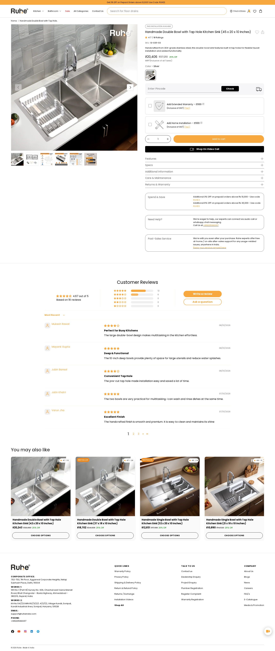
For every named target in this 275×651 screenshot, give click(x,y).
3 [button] (138, 434)
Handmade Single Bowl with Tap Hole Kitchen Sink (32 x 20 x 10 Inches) (165, 521)
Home (14, 21)
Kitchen (37, 11)
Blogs (247, 576)
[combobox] (167, 11)
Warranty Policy (122, 571)
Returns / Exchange (124, 593)
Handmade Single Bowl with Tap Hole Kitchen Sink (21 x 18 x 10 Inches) (229, 521)
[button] (261, 11)
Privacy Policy (121, 576)
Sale (67, 11)
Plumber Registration (192, 588)
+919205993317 (211, 225)
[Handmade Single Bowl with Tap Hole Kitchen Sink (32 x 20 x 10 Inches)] (170, 486)
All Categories (81, 11)
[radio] (150, 75)
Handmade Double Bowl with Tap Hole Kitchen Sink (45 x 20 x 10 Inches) (39, 21)
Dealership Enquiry (191, 576)
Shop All (119, 605)
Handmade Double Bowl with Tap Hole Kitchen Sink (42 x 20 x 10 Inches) (37, 521)
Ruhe (19, 648)
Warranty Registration (192, 599)
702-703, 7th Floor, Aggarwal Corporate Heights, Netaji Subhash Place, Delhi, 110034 (39, 581)
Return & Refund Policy (126, 588)
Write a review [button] (202, 294)
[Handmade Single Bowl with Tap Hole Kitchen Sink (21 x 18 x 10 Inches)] (234, 486)
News (247, 582)
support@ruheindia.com (23, 613)
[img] (111, 326)
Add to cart (218, 139)
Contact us (186, 571)
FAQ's (247, 593)
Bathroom (53, 11)
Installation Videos (123, 599)
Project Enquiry (189, 582)
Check (230, 88)
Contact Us (97, 11)
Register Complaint (191, 593)
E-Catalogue (250, 599)
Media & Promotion (254, 605)
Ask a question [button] (203, 302)
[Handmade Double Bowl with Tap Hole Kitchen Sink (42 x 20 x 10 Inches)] (41, 486)
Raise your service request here (209, 247)
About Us (248, 571)
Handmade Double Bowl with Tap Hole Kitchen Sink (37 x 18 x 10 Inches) (101, 521)
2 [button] (133, 434)
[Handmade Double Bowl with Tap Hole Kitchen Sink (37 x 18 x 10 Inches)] (105, 486)
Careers (248, 588)
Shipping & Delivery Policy (127, 582)
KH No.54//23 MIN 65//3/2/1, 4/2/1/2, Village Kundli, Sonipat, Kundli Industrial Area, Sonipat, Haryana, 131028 (41, 605)
